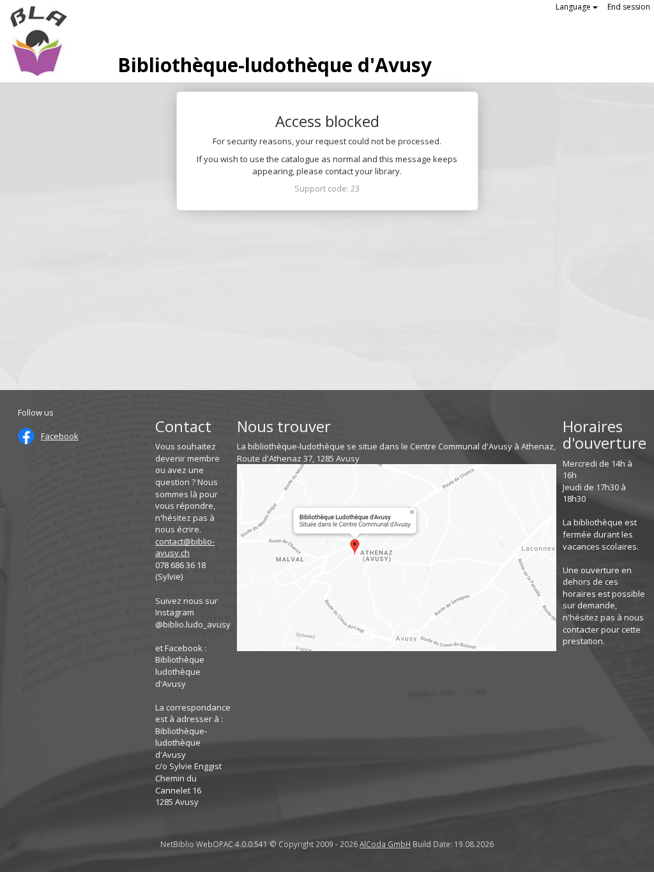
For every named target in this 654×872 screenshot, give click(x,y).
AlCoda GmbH (385, 844)
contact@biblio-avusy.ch (185, 547)
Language (574, 6)
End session (628, 6)
